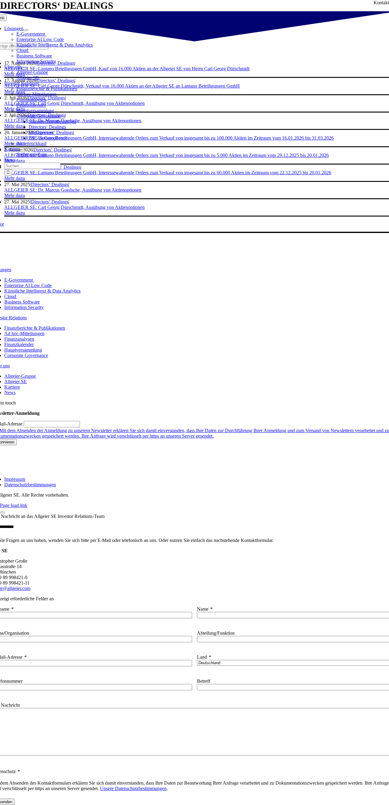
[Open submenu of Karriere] (22, 150)
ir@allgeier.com (15, 588)
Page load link (13, 505)
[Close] (2, 512)
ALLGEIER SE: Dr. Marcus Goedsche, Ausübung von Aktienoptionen (72, 190)
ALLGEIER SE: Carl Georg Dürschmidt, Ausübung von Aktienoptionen (74, 207)
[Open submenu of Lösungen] (25, 30)
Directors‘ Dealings (49, 201)
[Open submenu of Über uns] (24, 68)
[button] (14, 195)
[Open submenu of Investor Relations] (41, 85)
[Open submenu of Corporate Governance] (62, 118)
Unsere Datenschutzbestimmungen (133, 788)
